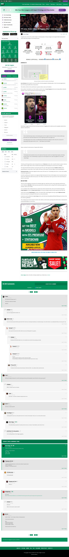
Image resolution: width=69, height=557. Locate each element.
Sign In (60, 1)
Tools (43, 4)
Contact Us (50, 548)
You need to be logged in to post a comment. (11, 539)
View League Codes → (9, 71)
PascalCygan (9, 412)
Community (65, 4)
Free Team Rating (25, 4)
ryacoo (6, 403)
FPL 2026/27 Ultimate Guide (35, 4)
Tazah (6, 375)
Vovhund (8, 309)
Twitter (49, 274)
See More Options (10, 135)
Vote (9, 140)
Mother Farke (9, 319)
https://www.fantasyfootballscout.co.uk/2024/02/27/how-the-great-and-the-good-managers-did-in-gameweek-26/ (23, 495)
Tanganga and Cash (9, 461)
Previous (28, 292)
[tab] (3, 152)
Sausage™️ (11, 328)
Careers (27, 548)
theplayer (12, 337)
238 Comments (9, 284)
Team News (52, 4)
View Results (9, 142)
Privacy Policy (44, 548)
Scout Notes (23, 15)
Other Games (58, 4)
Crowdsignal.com (9, 144)
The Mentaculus (10, 472)
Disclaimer (38, 548)
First (31, 291)
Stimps (6, 296)
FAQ (31, 548)
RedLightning (7, 491)
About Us (18, 548)
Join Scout (65, 1)
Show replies (38, 287)
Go (49, 1)
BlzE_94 (6, 514)
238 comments (31, 31)
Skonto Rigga (23, 274)
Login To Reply (64, 305)
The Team (23, 548)
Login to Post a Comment (51, 284)
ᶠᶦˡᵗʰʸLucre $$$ (13, 365)
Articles (47, 4)
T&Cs (34, 548)
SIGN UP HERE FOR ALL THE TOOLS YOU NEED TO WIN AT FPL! (44, 252)
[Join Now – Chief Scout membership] (34, 10)
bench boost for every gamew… (13, 431)
